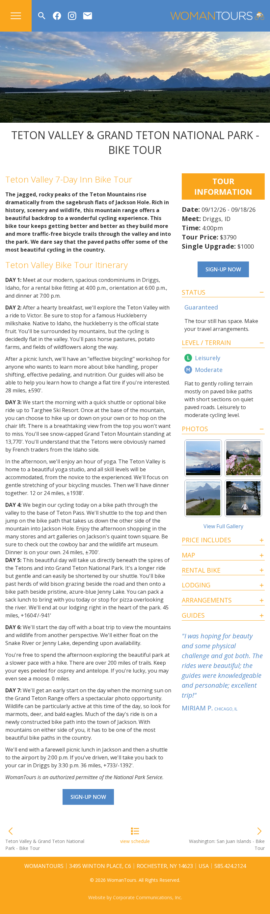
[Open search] (42, 16)
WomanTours (44, 866)
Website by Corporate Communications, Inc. (135, 897)
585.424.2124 (230, 866)
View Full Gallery (223, 526)
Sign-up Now (88, 797)
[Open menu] (16, 16)
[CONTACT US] (87, 16)
